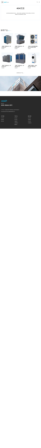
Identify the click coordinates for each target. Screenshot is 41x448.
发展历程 (2, 119)
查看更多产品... (20, 72)
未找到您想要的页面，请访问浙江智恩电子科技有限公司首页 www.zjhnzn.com (20, 14)
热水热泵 (3, 48)
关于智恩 (2, 116)
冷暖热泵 (29, 48)
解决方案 (29, 116)
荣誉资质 (2, 121)
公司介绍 (2, 117)
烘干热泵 (15, 119)
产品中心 (16, 116)
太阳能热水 (16, 122)
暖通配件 (15, 124)
